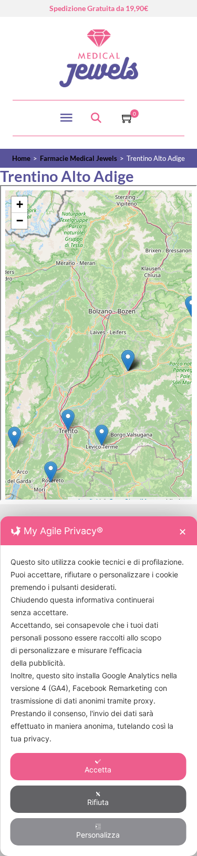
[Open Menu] (66, 118)
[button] (128, 118)
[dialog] (98, 686)
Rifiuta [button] (98, 802)
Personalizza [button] (98, 834)
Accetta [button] (98, 769)
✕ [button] (182, 531)
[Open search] (96, 118)
